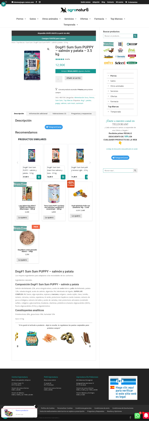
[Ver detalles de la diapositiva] (27, 338)
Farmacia (99, 18)
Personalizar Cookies (65, 408)
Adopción (96, 2)
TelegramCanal (54, 127)
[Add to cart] (39, 177)
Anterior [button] (17, 346)
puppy (57, 103)
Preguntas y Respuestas (95, 411)
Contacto (110, 2)
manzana (54, 294)
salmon (63, 103)
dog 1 (83, 100)
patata (88, 100)
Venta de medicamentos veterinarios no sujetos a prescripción (62, 411)
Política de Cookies (47, 408)
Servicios (69, 18)
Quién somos (85, 2)
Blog (103, 2)
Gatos (33, 18)
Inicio (13, 42)
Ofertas (84, 18)
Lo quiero (22, 217)
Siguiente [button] (90, 346)
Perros (19, 18)
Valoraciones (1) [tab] (59, 113)
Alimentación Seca (81, 97)
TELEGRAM (119, 124)
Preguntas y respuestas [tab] (81, 113)
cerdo (62, 288)
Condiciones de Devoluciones (122, 408)
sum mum (71, 103)
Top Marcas (116, 18)
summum (79, 103)
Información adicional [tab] (38, 113)
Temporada (69, 24)
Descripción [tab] (19, 113)
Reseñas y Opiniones (114, 411)
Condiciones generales (83, 408)
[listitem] (31, 162)
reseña (67, 59)
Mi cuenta (119, 2)
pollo (72, 288)
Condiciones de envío (102, 408)
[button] (48, 49)
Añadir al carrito (74, 78)
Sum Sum (29, 42)
